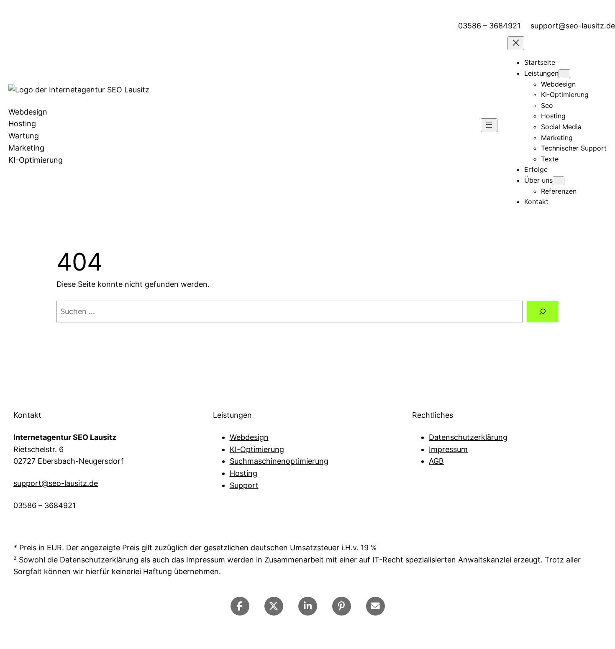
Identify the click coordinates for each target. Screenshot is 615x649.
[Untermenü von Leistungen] (564, 73)
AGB (436, 461)
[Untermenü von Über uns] (558, 180)
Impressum (448, 449)
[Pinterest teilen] (341, 606)
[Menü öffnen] (489, 125)
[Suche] (543, 311)
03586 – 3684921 (489, 25)
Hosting (243, 473)
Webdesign (249, 437)
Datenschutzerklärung (468, 437)
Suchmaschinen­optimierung (279, 461)
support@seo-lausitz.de (572, 25)
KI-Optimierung (257, 449)
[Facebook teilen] (240, 606)
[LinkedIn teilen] (307, 606)
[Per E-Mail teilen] (375, 606)
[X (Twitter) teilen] (273, 606)
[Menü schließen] (515, 43)
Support (244, 485)
